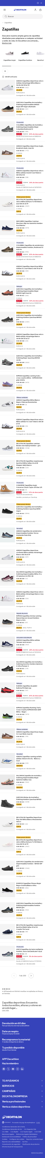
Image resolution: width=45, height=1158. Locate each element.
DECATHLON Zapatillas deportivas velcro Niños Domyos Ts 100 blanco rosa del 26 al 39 (29, 842)
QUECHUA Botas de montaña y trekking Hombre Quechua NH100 (28, 798)
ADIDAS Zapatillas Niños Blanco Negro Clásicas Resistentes (28, 401)
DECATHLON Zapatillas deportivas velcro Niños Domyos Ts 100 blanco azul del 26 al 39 (29, 202)
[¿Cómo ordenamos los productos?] (3, 77)
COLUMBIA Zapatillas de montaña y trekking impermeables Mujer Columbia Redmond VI (29, 127)
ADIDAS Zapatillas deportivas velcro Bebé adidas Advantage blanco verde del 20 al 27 (30, 336)
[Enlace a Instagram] (17, 1069)
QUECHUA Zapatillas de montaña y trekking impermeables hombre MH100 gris (29, 905)
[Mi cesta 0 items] (40, 9)
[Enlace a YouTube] (13, 1069)
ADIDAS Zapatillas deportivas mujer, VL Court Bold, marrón (30, 733)
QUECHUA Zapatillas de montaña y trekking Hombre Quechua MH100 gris (29, 317)
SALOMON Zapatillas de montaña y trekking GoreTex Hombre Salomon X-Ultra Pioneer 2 (29, 664)
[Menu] (4, 9)
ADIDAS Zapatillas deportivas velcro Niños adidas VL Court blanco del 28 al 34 (30, 422)
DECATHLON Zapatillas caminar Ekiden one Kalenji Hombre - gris (28, 444)
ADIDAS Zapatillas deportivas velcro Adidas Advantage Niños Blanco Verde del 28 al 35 (30, 83)
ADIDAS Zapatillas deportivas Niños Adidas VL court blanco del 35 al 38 (29, 267)
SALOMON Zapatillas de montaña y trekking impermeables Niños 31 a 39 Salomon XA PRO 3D (29, 574)
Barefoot (40, 60)
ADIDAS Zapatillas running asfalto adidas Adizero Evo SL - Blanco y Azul (29, 759)
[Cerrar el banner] (41, 3)
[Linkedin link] (22, 1069)
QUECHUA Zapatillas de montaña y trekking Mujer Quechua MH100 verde (29, 358)
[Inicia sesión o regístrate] (35, 9)
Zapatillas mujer (9, 60)
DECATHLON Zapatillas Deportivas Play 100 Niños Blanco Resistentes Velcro (29, 819)
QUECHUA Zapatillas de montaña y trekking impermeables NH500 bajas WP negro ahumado (29, 104)
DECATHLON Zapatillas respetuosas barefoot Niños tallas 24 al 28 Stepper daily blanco (29, 463)
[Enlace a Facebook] (3, 1069)
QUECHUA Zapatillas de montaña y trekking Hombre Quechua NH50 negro (29, 509)
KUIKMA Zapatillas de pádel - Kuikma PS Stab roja (27, 687)
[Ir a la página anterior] (14, 975)
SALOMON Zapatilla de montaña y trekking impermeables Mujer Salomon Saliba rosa (29, 778)
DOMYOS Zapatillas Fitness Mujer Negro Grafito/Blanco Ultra (28, 884)
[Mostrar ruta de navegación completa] (3, 23)
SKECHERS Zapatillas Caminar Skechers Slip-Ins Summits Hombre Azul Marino (29, 223)
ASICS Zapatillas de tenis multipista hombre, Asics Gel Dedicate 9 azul (29, 950)
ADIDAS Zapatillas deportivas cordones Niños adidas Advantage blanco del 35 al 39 (29, 552)
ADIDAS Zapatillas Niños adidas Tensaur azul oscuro (28, 641)
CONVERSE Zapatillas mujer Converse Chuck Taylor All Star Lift (29, 486)
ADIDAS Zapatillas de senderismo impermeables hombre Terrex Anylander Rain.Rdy (29, 533)
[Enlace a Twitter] (8, 1069)
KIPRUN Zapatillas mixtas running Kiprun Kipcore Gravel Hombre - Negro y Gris (29, 618)
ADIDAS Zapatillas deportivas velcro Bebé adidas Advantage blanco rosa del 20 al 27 (30, 594)
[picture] (7, 87)
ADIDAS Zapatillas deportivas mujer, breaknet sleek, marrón (30, 147)
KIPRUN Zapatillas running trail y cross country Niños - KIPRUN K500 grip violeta (29, 378)
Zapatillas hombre (25, 60)
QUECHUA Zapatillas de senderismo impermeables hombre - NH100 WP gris (30, 864)
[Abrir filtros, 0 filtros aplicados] (5, 71)
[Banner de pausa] (38, 3)
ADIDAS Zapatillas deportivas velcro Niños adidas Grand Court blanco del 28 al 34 (30, 173)
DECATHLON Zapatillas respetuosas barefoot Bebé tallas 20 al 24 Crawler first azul (29, 927)
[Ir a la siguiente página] (31, 975)
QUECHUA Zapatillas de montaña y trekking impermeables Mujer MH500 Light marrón (29, 291)
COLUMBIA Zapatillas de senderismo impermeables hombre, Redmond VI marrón (30, 247)
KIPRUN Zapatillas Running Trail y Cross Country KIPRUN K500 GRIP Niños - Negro (28, 710)
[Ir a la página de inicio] (20, 10)
